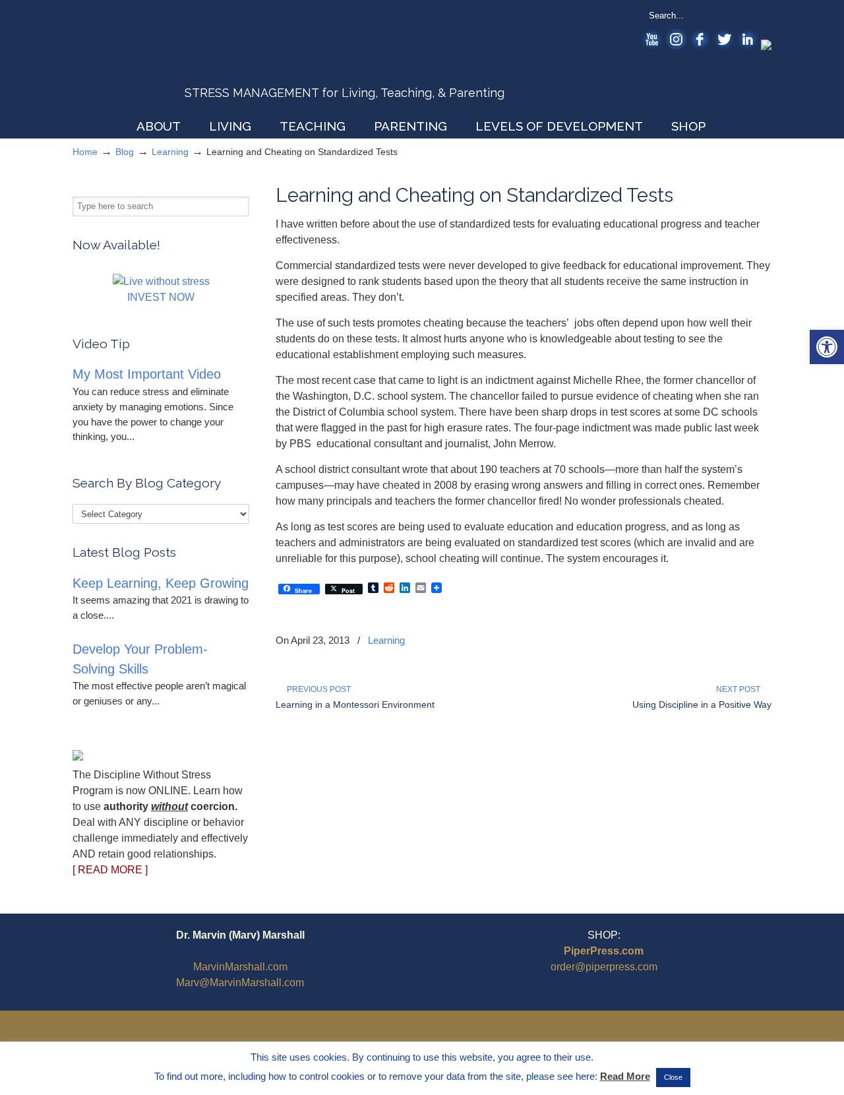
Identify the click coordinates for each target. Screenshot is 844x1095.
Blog (124, 151)
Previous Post (317, 689)
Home (85, 151)
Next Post (740, 689)
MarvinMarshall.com (240, 966)
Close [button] (673, 1077)
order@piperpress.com (604, 966)
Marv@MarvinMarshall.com (240, 982)
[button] (827, 347)
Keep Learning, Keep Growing (161, 583)
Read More (625, 1076)
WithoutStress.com (167, 60)
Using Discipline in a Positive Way (701, 704)
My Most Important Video (147, 374)
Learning (170, 151)
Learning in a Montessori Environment (355, 704)
